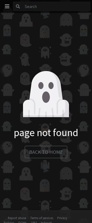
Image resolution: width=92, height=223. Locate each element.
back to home (46, 152)
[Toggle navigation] (7, 6)
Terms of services (41, 218)
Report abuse (17, 218)
